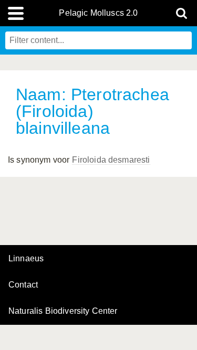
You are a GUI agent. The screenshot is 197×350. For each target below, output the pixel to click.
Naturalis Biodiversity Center (63, 311)
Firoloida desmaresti (111, 159)
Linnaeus (26, 258)
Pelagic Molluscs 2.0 (98, 13)
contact (23, 284)
